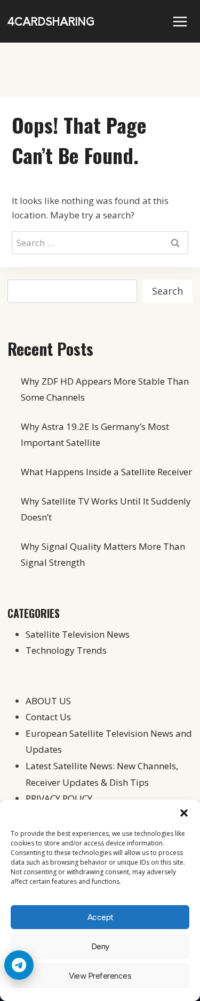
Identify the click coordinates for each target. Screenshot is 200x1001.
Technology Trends (66, 650)
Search (167, 290)
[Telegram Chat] (19, 965)
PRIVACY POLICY (59, 798)
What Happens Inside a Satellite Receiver (106, 472)
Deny (100, 946)
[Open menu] (180, 21)
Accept (100, 917)
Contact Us (48, 717)
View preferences (100, 976)
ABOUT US (48, 701)
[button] (184, 813)
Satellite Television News (78, 634)
